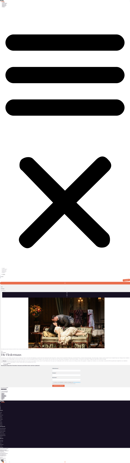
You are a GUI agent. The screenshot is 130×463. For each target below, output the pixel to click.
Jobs (1, 443)
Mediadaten (2, 444)
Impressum (1, 457)
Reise (1, 420)
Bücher (1, 416)
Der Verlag (1, 440)
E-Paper (3, 272)
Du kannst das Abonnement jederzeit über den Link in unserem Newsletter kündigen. (64, 383)
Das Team (1, 441)
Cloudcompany (0, 407)
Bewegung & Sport (2, 435)
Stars (1, 413)
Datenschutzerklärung (76, 382)
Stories (3, 2)
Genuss (1, 423)
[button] (65, 137)
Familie (1, 422)
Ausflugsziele (4, 3)
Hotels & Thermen (2, 431)
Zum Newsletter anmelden (58, 385)
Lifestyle (1, 419)
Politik (1, 412)
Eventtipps (4, 4)
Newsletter (1, 447)
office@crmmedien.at (2, 452)
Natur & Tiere (2, 432)
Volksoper (4, 360)
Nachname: (54, 377)
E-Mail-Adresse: (55, 368)
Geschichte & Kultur (3, 428)
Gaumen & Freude (2, 429)
